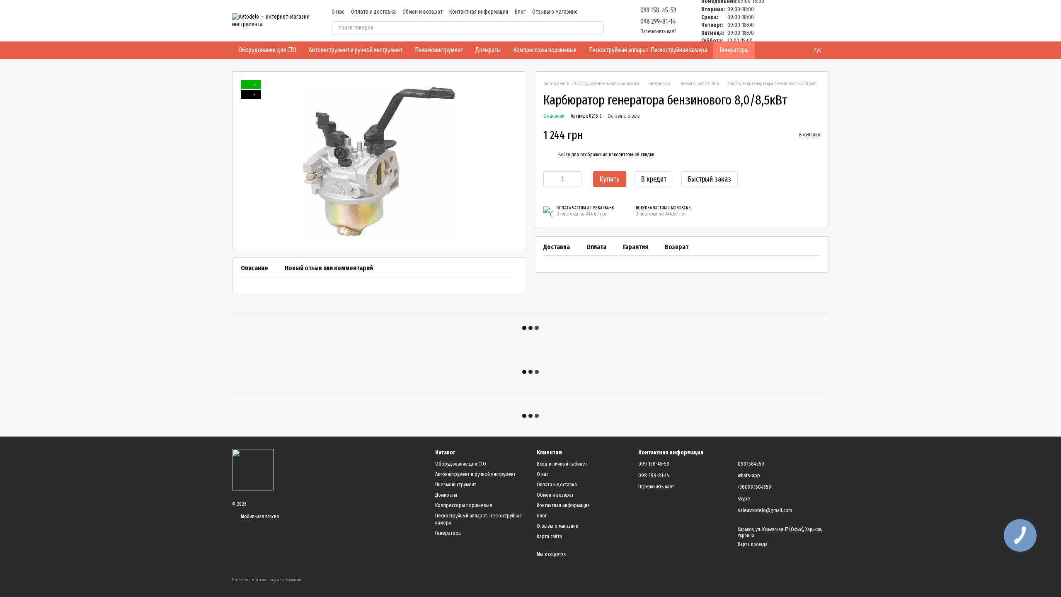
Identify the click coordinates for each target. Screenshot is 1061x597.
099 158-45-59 (658, 10)
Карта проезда (753, 544)
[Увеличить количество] (575, 179)
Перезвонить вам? (658, 31)
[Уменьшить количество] (549, 179)
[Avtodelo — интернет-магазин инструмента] (253, 469)
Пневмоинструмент (439, 50)
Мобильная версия (259, 516)
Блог (520, 11)
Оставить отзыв (624, 116)
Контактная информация (478, 11)
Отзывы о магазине (555, 11)
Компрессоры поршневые (545, 50)
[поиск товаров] (597, 27)
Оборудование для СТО (267, 50)
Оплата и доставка (373, 11)
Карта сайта (549, 536)
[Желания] (779, 20)
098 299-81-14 (658, 21)
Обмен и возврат (422, 11)
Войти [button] (564, 155)
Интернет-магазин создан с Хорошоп (266, 579)
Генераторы (734, 50)
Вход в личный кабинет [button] (562, 464)
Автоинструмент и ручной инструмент (355, 50)
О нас (338, 11)
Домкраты (488, 50)
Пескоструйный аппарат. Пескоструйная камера (648, 50)
